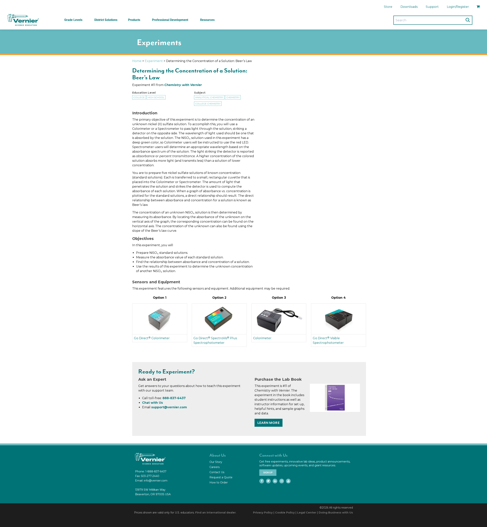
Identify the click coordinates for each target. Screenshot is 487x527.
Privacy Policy (263, 512)
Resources (207, 20)
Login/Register (458, 7)
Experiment (154, 61)
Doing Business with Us (336, 512)
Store (388, 7)
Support (432, 7)
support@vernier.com (169, 407)
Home (137, 61)
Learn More (268, 423)
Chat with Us (152, 402)
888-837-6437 (174, 398)
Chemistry (233, 97)
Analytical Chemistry (209, 97)
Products (134, 20)
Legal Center (306, 512)
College (139, 97)
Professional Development (170, 20)
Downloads (409, 7)
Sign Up (267, 472)
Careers (214, 467)
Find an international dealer (215, 512)
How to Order (218, 482)
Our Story (215, 462)
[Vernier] (23, 20)
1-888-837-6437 (155, 471)
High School (156, 97)
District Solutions (105, 20)
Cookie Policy (285, 512)
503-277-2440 (150, 476)
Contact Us (216, 472)
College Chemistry (207, 103)
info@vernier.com (155, 480)
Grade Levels (73, 20)
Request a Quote (220, 477)
